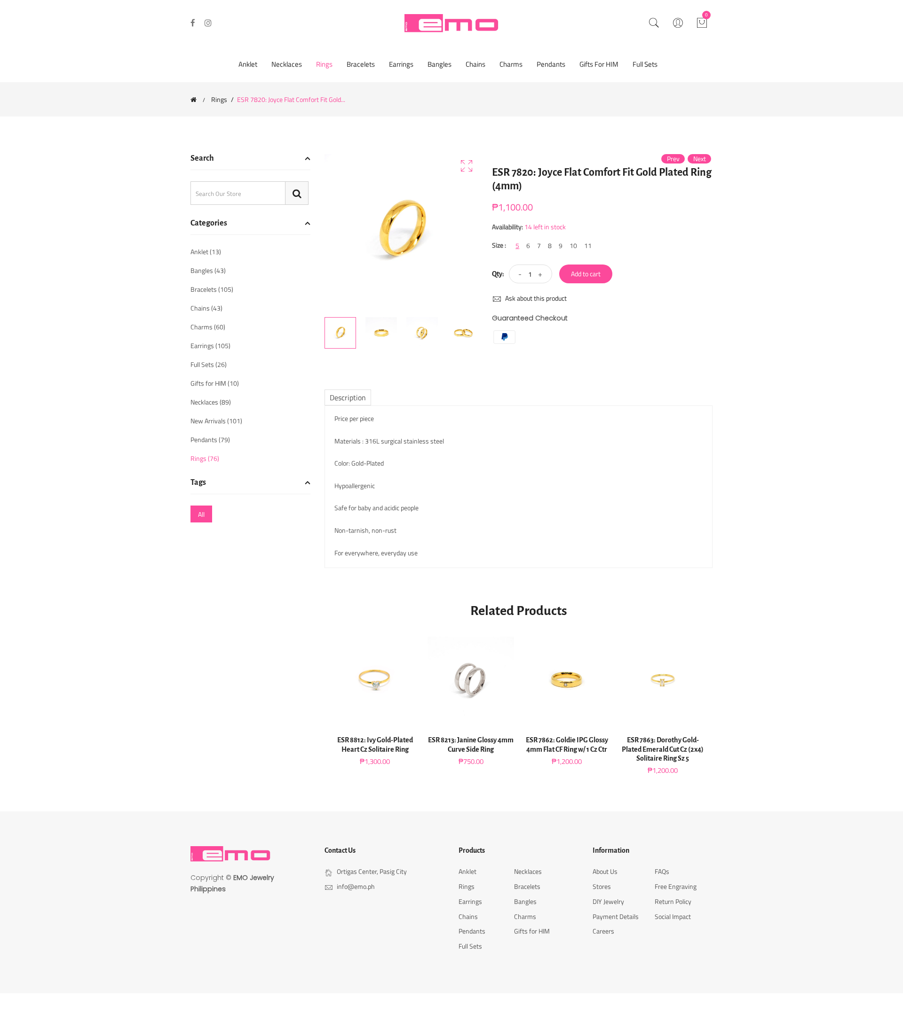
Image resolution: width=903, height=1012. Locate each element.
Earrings (401, 64)
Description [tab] (348, 397)
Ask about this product (535, 298)
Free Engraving (676, 886)
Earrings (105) (210, 345)
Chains (475, 64)
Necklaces (286, 64)
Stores (602, 886)
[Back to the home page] (193, 99)
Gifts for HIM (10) (214, 383)
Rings (324, 64)
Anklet (247, 64)
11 (588, 245)
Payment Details (616, 916)
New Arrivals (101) (216, 421)
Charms (511, 64)
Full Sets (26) (208, 364)
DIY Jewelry (608, 901)
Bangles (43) (208, 270)
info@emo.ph (356, 886)
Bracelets (361, 64)
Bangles (440, 64)
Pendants (551, 64)
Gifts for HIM (598, 64)
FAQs (662, 871)
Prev (673, 158)
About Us (605, 871)
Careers (603, 931)
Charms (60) (207, 327)
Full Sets (645, 64)
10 (573, 245)
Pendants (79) (210, 439)
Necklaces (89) (210, 402)
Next (699, 158)
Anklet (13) (205, 253)
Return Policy (673, 901)
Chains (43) (206, 308)
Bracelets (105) (211, 289)
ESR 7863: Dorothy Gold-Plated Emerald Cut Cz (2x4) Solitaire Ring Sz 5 (663, 749)
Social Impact (673, 916)
